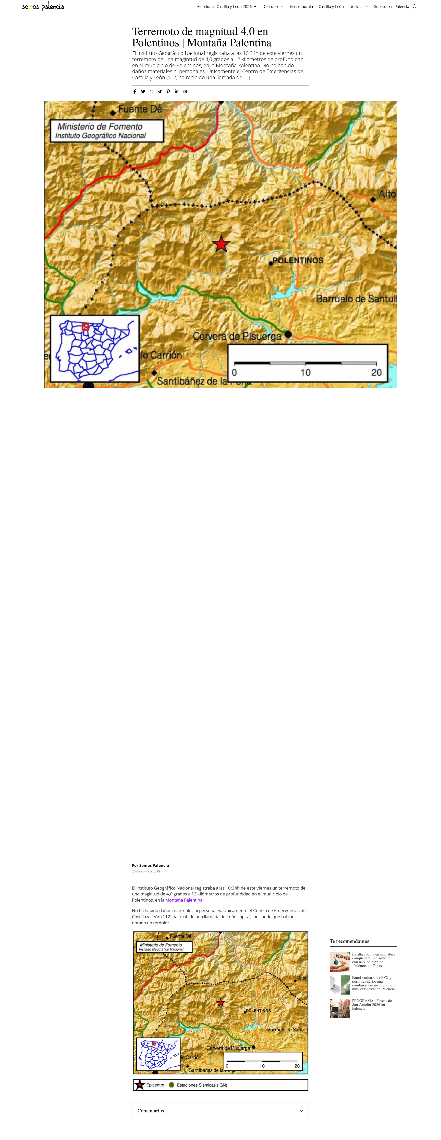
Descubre (271, 6)
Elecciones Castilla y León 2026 (224, 6)
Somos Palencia (154, 865)
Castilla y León (331, 6)
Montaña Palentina (183, 900)
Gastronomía (301, 6)
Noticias (356, 6)
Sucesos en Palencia (391, 6)
